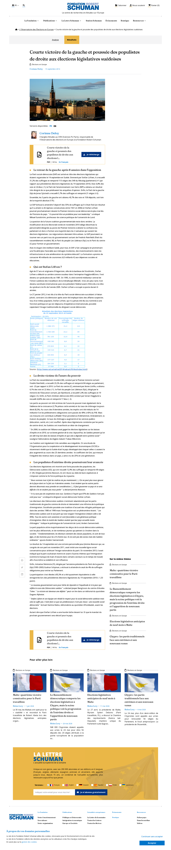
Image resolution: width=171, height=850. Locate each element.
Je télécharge (93, 154)
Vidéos (139, 823)
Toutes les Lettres (94, 820)
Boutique (125, 20)
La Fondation (42, 812)
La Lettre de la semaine (96, 817)
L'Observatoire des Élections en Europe (36, 29)
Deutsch (86, 785)
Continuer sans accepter (152, 836)
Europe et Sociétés (69, 823)
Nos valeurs (42, 820)
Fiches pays (141, 817)
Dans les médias (143, 820)
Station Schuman (94, 20)
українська (129, 785)
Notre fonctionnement (47, 817)
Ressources (138, 20)
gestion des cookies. (29, 842)
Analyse (55, 39)
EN (55, 126)
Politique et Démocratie (71, 817)
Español (100, 785)
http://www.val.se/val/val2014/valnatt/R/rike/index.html (62, 369)
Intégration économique (72, 820)
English (71, 785)
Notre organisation (45, 823)
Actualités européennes (96, 812)
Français (57, 785)
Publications (67, 812)
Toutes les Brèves (94, 823)
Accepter (152, 843)
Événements (111, 20)
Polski (115, 785)
